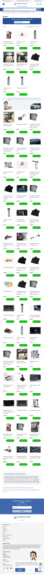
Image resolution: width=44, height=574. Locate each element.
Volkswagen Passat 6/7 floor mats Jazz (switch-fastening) (34, 66)
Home (4, 12)
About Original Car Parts (7, 535)
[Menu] (42, 562)
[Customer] (38, 4)
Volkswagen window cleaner (21, 338)
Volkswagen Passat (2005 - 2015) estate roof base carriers (35, 150)
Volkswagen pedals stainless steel (34, 338)
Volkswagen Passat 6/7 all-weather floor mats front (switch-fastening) (8, 150)
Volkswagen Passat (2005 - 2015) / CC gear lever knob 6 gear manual (22, 387)
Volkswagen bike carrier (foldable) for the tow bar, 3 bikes (8, 458)
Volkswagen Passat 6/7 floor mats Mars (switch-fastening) (21, 293)
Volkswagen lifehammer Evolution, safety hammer (8, 42)
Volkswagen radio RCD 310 (8, 315)
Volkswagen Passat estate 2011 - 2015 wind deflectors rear (35, 458)
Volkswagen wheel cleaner (35, 410)
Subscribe (22, 511)
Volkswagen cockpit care (22, 88)
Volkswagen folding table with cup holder (22, 65)
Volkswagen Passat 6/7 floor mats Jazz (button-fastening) (34, 221)
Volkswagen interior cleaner (7, 220)
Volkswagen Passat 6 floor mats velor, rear (22, 435)
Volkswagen (14, 12)
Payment (4, 528)
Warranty (4, 531)
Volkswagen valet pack (8, 291)
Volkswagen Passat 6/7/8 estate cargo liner (22, 196)
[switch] (40, 570)
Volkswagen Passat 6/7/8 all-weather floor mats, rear (22, 150)
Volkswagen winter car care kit (34, 362)
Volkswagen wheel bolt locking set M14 (8, 386)
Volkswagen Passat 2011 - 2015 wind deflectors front (22, 457)
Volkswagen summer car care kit (8, 173)
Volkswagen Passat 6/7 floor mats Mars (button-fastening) (35, 269)
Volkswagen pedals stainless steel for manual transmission (8, 412)
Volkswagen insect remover (20, 316)
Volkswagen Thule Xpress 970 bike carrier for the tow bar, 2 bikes (35, 173)
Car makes (8, 12)
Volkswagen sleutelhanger (22, 124)
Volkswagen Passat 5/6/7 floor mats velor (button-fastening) (22, 269)
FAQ (3, 533)
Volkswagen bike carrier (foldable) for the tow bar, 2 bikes (8, 245)
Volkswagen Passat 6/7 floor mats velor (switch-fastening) (8, 197)
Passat (18, 12)
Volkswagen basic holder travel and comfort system (8, 65)
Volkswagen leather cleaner (7, 89)
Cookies (4, 540)
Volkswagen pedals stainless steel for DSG (21, 220)
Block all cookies (30, 570)
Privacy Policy (5, 536)
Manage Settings (20, 570)
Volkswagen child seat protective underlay (7, 125)
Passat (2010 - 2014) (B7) (26, 12)
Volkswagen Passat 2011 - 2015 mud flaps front (35, 435)
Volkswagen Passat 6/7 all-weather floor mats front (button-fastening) (35, 126)
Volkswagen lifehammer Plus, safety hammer (8, 435)
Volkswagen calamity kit (8, 337)
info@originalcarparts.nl (27, 480)
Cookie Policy (17, 566)
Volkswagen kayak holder (8, 267)
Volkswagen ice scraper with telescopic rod (34, 244)
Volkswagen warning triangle (21, 42)
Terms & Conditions (6, 538)
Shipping (4, 526)
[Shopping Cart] (40, 4)
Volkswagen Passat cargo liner (35, 386)
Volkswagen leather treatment (34, 42)
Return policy (5, 529)
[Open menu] (3, 4)
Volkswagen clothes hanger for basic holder (21, 362)
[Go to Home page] (20, 4)
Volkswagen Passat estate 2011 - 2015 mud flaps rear (35, 316)
